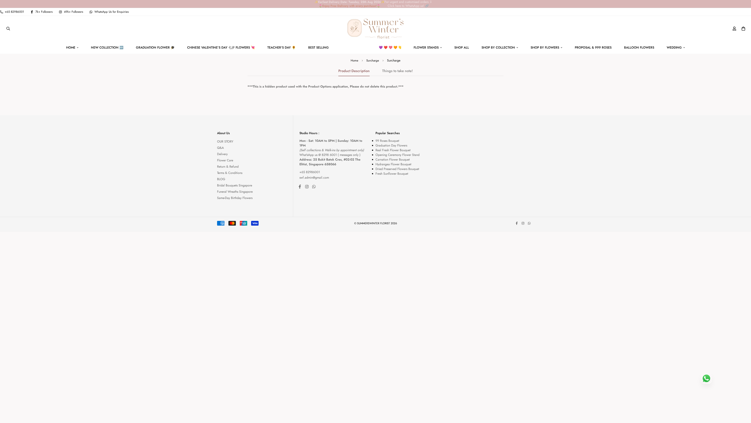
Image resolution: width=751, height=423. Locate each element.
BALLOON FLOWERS (639, 47)
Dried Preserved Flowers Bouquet (397, 169)
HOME (70, 47)
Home (354, 60)
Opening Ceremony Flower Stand (398, 155)
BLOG (221, 179)
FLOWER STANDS (426, 47)
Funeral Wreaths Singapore (235, 191)
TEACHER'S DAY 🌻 (281, 47)
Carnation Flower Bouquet (393, 159)
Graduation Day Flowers (391, 145)
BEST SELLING (357, 47)
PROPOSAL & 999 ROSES (593, 47)
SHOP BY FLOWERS (545, 47)
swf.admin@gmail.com (314, 177)
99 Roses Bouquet (387, 140)
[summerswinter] (375, 28)
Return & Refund (228, 166)
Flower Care (225, 160)
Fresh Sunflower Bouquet (392, 173)
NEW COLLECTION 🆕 (107, 47)
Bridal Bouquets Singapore (234, 185)
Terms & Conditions (229, 173)
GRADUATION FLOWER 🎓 (155, 47)
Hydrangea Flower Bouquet (393, 164)
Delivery (222, 154)
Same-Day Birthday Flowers (234, 198)
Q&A (220, 148)
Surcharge (372, 60)
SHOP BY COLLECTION (498, 47)
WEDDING (674, 47)
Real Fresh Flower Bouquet (393, 150)
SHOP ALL (461, 47)
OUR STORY (225, 141)
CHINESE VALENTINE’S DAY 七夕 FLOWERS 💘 (221, 47)
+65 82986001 (309, 172)
